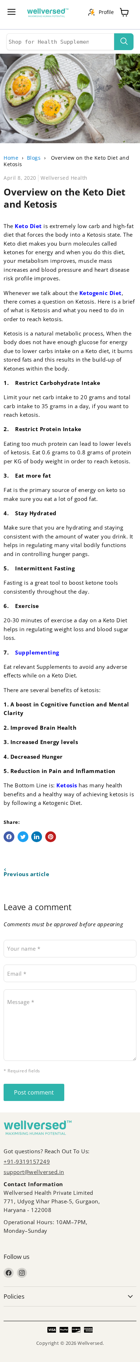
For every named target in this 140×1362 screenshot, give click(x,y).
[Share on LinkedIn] (36, 836)
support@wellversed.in (34, 1171)
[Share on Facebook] (9, 836)
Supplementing (37, 652)
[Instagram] (22, 1273)
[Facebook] (9, 1273)
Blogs (34, 157)
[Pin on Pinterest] (50, 836)
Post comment (34, 1092)
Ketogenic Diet (100, 292)
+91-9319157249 (27, 1161)
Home (11, 157)
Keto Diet (28, 226)
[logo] (51, 14)
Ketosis (66, 785)
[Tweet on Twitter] (23, 836)
